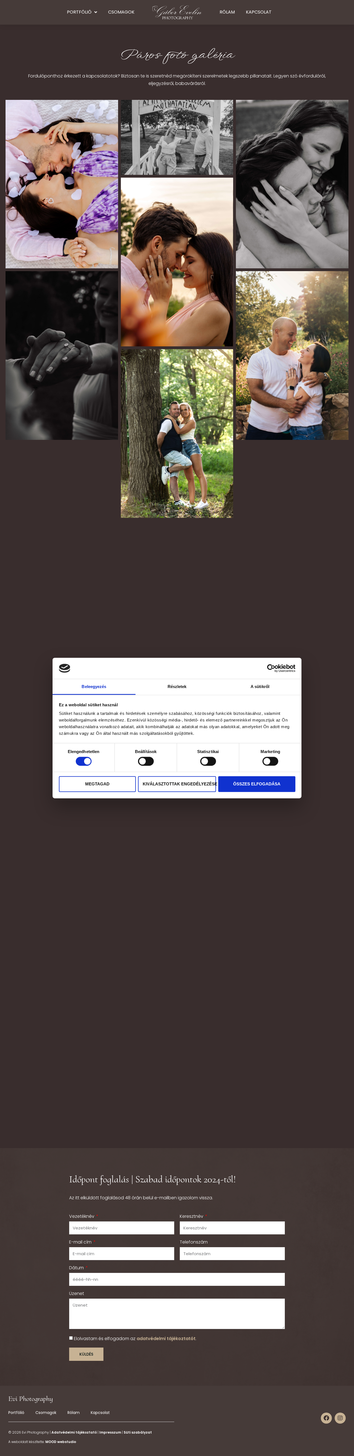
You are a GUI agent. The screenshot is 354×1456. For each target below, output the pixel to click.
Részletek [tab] (177, 686)
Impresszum (110, 1432)
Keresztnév (192, 1216)
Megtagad (97, 784)
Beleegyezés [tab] (94, 686)
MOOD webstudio (60, 1441)
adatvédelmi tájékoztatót (166, 1338)
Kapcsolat (259, 12)
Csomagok (121, 12)
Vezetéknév (82, 1216)
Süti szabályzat (138, 1432)
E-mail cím (81, 1242)
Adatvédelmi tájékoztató (74, 1432)
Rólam (227, 12)
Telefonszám (194, 1242)
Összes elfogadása (256, 784)
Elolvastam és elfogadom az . (135, 1338)
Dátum (77, 1268)
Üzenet (76, 1294)
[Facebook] (326, 1418)
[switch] (146, 761)
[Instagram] (340, 1418)
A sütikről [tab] (260, 686)
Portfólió (79, 12)
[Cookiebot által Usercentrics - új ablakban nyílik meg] (271, 668)
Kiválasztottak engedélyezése (179, 784)
